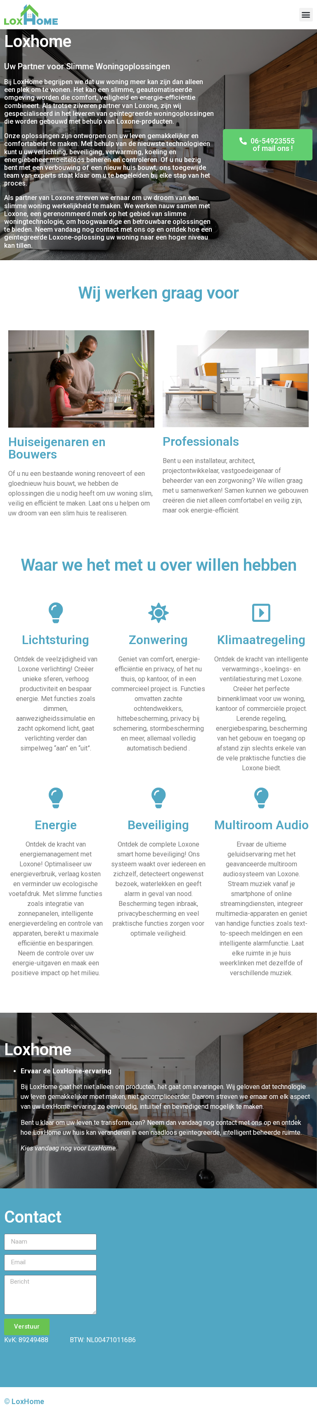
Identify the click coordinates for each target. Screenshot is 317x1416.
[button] (306, 14)
